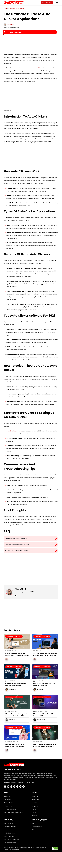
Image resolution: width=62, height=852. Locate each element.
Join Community (9, 823)
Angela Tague (13, 719)
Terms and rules (37, 827)
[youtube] (20, 786)
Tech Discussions (9, 833)
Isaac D (11, 750)
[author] (5, 24)
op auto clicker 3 (37, 68)
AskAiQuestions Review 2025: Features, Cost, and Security (14, 745)
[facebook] (5, 786)
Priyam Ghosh (10, 24)
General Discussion (10, 843)
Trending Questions (10, 827)
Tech (5, 8)
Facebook (35, 796)
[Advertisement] (31, 40)
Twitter (34, 812)
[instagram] (14, 786)
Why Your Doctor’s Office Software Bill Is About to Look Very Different (45, 654)
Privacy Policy (8, 806)
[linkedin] (17, 786)
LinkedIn (34, 803)
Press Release (8, 803)
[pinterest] (11, 786)
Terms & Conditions (10, 809)
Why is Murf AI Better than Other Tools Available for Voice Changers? (43, 715)
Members (7, 830)
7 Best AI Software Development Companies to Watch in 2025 (16, 715)
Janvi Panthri (12, 659)
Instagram (35, 800)
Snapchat (35, 806)
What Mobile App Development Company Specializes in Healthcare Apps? (15, 685)
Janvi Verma (12, 689)
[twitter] (16, 595)
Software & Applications (16, 8)
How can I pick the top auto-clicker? (17, 545)
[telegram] (23, 786)
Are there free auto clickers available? (17, 551)
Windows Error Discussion (12, 839)
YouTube (34, 816)
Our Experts (7, 800)
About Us (7, 796)
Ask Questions (46, 2)
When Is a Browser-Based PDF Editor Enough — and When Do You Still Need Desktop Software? (16, 654)
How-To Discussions (10, 836)
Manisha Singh (41, 719)
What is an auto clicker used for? (16, 539)
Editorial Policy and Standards (13, 812)
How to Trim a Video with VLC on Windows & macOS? (44, 685)
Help (33, 823)
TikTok (34, 809)
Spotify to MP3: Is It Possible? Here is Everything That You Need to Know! (44, 745)
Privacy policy (36, 830)
